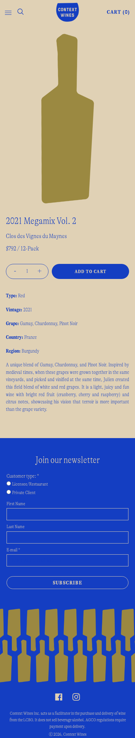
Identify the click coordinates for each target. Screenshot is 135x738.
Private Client (23, 492)
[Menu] (8, 12)
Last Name (16, 527)
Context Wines (75, 734)
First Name (16, 504)
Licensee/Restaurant (30, 484)
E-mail (13, 550)
